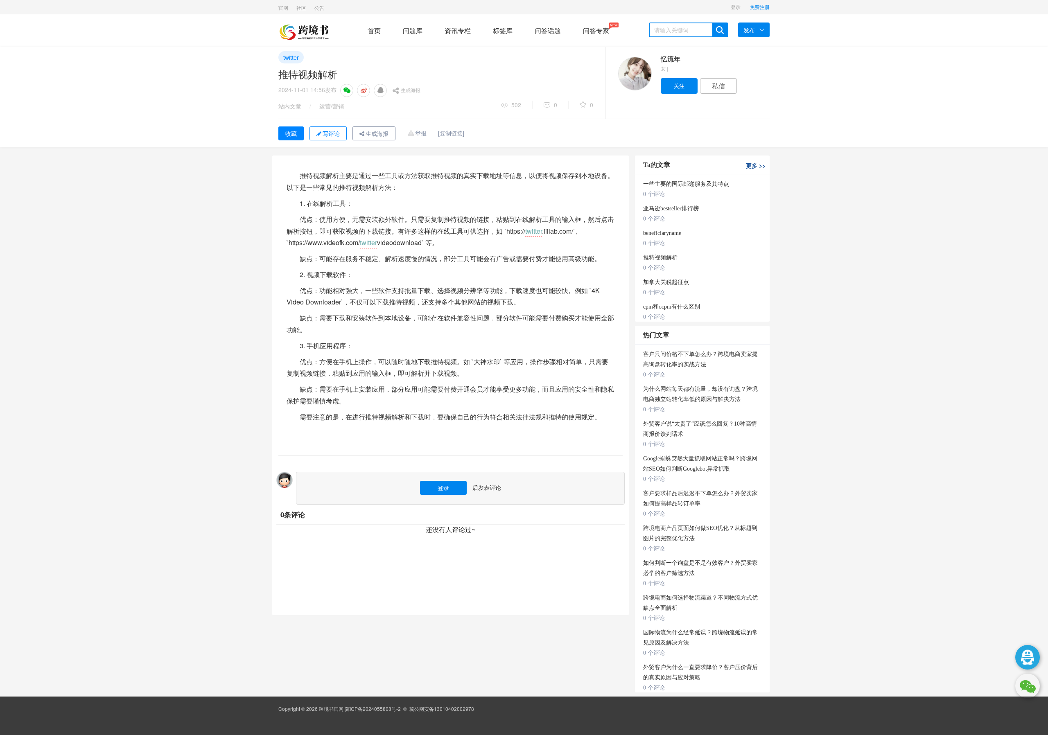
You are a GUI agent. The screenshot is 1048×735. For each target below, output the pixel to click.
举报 (421, 133)
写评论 (331, 133)
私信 (718, 85)
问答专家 (596, 29)
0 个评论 (654, 194)
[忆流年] (634, 73)
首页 (374, 30)
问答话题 (548, 30)
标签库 (503, 30)
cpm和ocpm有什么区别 (671, 307)
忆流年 (670, 58)
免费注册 (760, 6)
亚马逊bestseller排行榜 (671, 208)
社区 (301, 7)
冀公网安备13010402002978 (441, 708)
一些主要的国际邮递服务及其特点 (686, 184)
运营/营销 (331, 106)
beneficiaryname (662, 233)
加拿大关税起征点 (666, 282)
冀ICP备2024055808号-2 (373, 708)
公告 (319, 7)
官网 (283, 7)
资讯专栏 (458, 30)
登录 (736, 6)
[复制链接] (451, 133)
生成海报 (410, 89)
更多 (756, 165)
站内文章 (289, 106)
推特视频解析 (660, 258)
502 (516, 105)
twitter (291, 57)
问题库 (412, 30)
